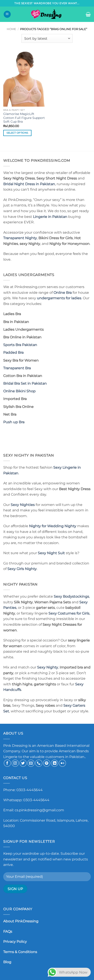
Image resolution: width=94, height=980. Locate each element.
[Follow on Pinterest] (46, 763)
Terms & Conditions (20, 952)
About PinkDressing (20, 921)
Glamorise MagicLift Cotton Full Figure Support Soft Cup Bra (24, 117)
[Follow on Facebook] (7, 763)
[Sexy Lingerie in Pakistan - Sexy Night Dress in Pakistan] (47, 14)
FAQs (7, 931)
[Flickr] (62, 763)
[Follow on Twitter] (23, 763)
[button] (7, 14)
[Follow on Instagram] (15, 763)
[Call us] (38, 763)
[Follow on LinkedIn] (54, 763)
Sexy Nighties (23, 505)
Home (11, 29)
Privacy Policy (15, 941)
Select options (17, 132)
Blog (7, 962)
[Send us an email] (31, 763)
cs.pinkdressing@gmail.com (39, 810)
